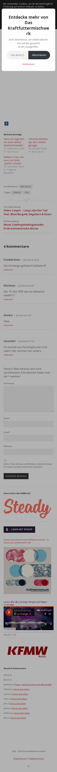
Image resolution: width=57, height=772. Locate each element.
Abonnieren (39, 55)
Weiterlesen (28, 64)
